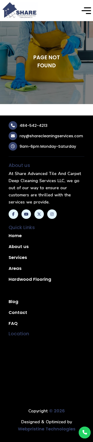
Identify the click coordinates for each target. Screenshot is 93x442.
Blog (13, 301)
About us (19, 246)
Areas (15, 268)
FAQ (13, 323)
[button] (86, 10)
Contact (18, 312)
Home (15, 236)
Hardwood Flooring (30, 279)
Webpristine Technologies (46, 429)
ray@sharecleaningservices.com (51, 136)
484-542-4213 (33, 125)
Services (18, 257)
